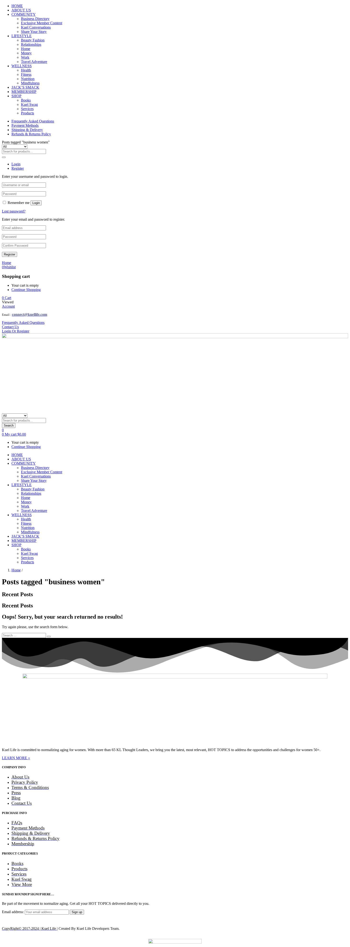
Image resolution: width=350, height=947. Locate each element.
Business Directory (35, 19)
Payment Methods (25, 125)
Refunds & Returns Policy (31, 134)
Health (26, 70)
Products (27, 113)
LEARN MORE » (16, 758)
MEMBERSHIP (23, 92)
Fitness (26, 74)
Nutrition (28, 79)
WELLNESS (21, 66)
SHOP (16, 96)
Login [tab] (15, 164)
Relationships (31, 44)
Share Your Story (34, 32)
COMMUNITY (23, 14)
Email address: (13, 912)
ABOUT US (21, 10)
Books (26, 100)
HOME (17, 6)
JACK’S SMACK (25, 87)
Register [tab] (17, 168)
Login (36, 203)
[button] (6, 298)
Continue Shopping (26, 290)
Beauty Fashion (33, 40)
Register (9, 254)
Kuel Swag (29, 104)
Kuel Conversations (36, 27)
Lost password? (13, 211)
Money (26, 53)
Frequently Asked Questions (32, 121)
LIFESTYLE (21, 36)
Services (27, 109)
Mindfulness (30, 83)
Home (25, 49)
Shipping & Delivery (27, 130)
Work (25, 57)
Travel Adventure (34, 62)
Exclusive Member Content (41, 23)
